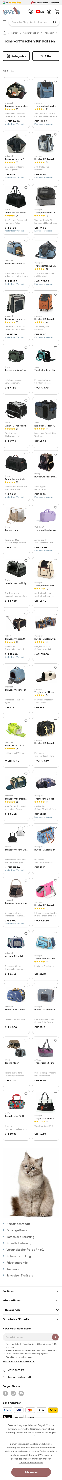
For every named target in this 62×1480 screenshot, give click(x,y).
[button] (40, 12)
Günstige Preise (16, 1230)
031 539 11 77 (16, 1370)
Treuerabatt (14, 1269)
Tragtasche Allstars (44, 958)
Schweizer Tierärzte (19, 1275)
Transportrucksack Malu (47, 585)
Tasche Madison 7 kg (15, 370)
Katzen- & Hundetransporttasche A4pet (25, 956)
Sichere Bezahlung (18, 1256)
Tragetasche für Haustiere (18, 1116)
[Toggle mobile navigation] (4, 22)
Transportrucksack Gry (17, 319)
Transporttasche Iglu (15, 689)
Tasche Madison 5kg (45, 370)
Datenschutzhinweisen (31, 1462)
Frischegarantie (17, 1263)
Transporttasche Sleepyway (19, 105)
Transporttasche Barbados (19, 902)
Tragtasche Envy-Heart (46, 1118)
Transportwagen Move (17, 638)
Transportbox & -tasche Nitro (20, 745)
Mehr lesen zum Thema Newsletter (19, 1361)
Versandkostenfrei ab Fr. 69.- (25, 1250)
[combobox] (34, 22)
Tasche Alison (12, 1062)
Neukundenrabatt (18, 1224)
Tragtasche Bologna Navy (48, 798)
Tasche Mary (11, 529)
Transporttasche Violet (46, 529)
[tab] (31, 1291)
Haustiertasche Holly (15, 583)
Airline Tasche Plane (15, 212)
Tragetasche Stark (44, 1062)
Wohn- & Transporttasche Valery (22, 425)
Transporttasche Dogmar (18, 849)
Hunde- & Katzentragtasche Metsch (23, 1009)
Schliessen (31, 1472)
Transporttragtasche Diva (18, 798)
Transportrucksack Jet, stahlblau (22, 263)
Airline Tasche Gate (15, 478)
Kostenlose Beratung (20, 1237)
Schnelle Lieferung (18, 1243)
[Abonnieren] (55, 1337)
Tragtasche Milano (44, 692)
